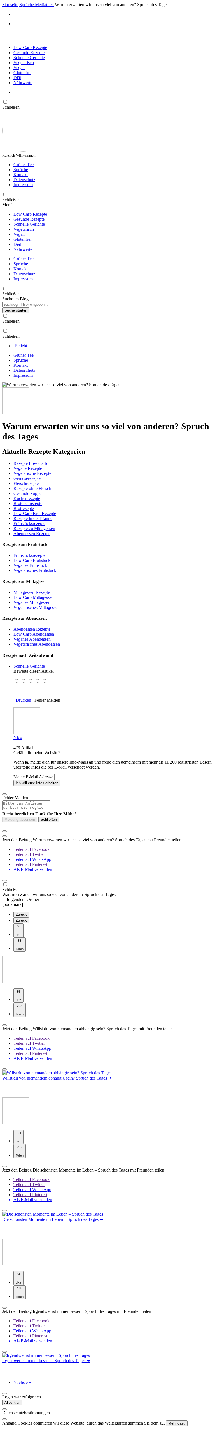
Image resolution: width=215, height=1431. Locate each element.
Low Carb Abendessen (33, 634)
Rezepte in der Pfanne (32, 518)
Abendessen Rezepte (31, 533)
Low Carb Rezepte (30, 47)
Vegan (19, 67)
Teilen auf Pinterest (30, 864)
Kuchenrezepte (26, 498)
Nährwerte (22, 82)
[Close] (4, 1409)
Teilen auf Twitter (29, 854)
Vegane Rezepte (27, 468)
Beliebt (20, 345)
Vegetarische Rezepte (32, 473)
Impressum (23, 184)
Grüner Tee (23, 164)
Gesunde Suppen (28, 493)
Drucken (22, 700)
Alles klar (12, 1402)
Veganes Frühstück (30, 565)
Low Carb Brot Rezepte (34, 513)
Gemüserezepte (27, 478)
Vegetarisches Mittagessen (36, 607)
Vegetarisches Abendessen (36, 644)
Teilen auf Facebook (31, 849)
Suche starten (15, 310)
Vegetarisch (23, 62)
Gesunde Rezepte (29, 52)
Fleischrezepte (26, 483)
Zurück (21, 914)
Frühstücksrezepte (29, 523)
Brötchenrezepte (27, 503)
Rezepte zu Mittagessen (34, 528)
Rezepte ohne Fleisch (32, 488)
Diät (17, 77)
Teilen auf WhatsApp (32, 859)
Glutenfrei (22, 72)
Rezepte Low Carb (30, 463)
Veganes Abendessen (32, 639)
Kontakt (20, 174)
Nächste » (22, 1382)
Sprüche (20, 169)
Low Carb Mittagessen (33, 597)
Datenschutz (24, 179)
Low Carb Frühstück (31, 560)
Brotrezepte (23, 508)
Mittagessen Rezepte (31, 592)
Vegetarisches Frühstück (34, 570)
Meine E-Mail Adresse (33, 776)
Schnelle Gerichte (29, 57)
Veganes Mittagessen (31, 602)
